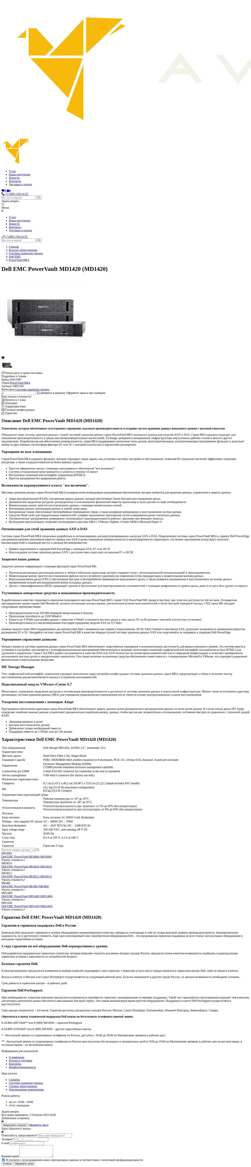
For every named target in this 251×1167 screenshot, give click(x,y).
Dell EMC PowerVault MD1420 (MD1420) (27, 906)
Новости (14, 177)
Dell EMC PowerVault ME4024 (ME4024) (26, 866)
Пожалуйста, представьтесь (19, 1135)
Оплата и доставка (20, 1060)
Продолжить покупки (14, 1125)
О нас (12, 171)
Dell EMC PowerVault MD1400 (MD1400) (27, 896)
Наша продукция (19, 174)
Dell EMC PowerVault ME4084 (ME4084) (26, 856)
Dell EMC (15, 256)
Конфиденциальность (22, 1067)
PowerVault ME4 (19, 259)
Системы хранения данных (26, 253)
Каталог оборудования (23, 250)
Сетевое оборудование (23, 1086)
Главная (14, 246)
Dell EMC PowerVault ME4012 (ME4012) (26, 876)
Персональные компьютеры (26, 1089)
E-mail (5, 1143)
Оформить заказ (38, 1124)
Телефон (7, 1139)
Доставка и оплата (20, 184)
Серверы (14, 1079)
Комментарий (10, 1156)
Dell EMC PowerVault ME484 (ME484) (25, 886)
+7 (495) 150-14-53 (16, 193)
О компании (16, 1057)
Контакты (15, 181)
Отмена (7, 1163)
